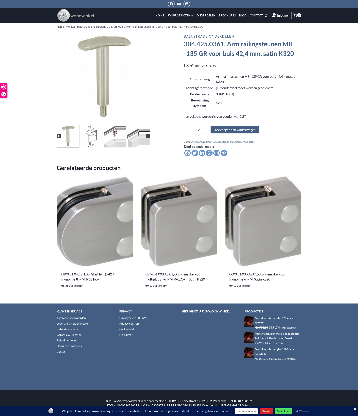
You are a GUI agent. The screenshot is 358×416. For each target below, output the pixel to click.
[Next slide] (148, 136)
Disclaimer (126, 334)
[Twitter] (194, 153)
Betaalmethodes (67, 340)
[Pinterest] (224, 153)
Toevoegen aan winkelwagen (235, 130)
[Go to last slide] (59, 136)
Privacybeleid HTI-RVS (133, 318)
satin (251, 142)
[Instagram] (216, 153)
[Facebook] (171, 4)
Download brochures (69, 346)
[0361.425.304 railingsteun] (103, 77)
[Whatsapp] (209, 153)
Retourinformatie (67, 329)
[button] (68, 136)
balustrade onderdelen (209, 36)
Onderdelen (206, 15)
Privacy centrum (129, 323)
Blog (242, 15)
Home (160, 15)
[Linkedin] (202, 153)
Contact (256, 15)
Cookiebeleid (127, 329)
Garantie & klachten (69, 334)
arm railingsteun (207, 142)
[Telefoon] (186, 4)
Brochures (227, 15)
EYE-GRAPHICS (231, 405)
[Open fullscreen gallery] (146, 119)
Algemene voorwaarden (71, 318)
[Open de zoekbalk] (266, 15)
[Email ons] (179, 4)
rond (245, 142)
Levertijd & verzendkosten (73, 323)
